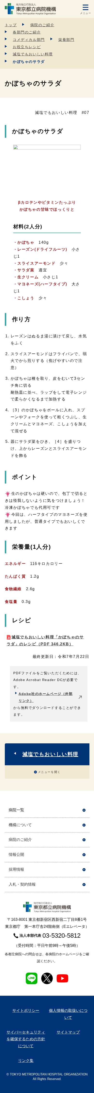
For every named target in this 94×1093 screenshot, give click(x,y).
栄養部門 (66, 40)
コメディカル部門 (29, 40)
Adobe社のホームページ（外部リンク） (46, 697)
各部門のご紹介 (27, 32)
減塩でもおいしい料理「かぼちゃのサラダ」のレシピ (45, 640)
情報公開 (16, 854)
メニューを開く (49, 772)
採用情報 (16, 869)
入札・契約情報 (22, 884)
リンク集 (26, 1061)
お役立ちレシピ (27, 47)
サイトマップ (68, 1032)
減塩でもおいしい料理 (33, 54)
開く (84, 810)
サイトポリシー (25, 1010)
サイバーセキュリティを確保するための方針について (26, 1039)
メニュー (85, 13)
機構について (20, 825)
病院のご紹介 (42, 25)
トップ (11, 25)
